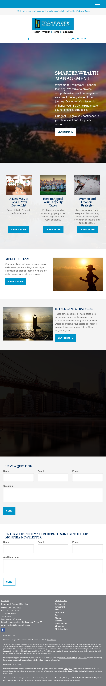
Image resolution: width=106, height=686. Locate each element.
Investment (60, 606)
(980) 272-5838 (78, 38)
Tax (56, 615)
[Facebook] (28, 38)
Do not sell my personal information (48, 660)
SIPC (70, 668)
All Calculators (61, 629)
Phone (75, 471)
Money (58, 617)
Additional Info (11, 557)
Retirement (60, 604)
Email (41, 471)
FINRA (66, 668)
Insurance (59, 612)
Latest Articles (61, 623)
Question (8, 485)
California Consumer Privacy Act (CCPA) (73, 657)
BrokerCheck (51, 640)
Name (6, 471)
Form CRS (11, 635)
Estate (58, 609)
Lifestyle (58, 620)
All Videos (59, 626)
